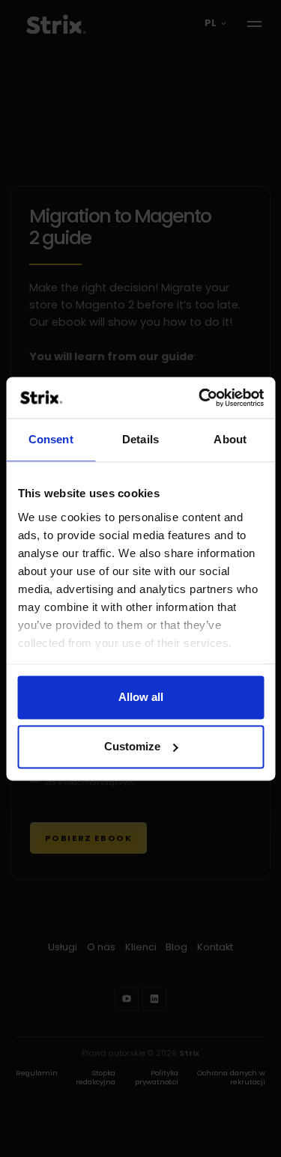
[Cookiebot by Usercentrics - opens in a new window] (200, 397)
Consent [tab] (50, 439)
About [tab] (230, 439)
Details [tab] (140, 439)
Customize (132, 746)
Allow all (140, 697)
